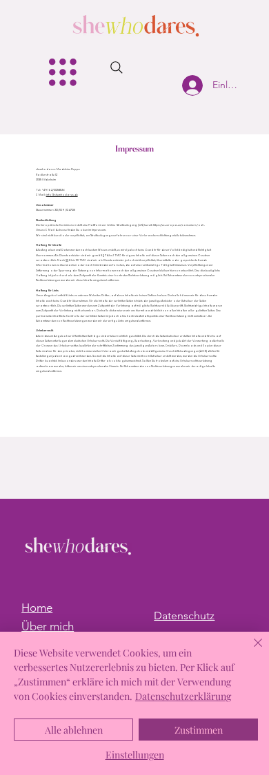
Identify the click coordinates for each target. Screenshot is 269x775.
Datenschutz (184, 615)
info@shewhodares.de (62, 195)
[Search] (116, 67)
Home (36, 607)
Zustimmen (199, 729)
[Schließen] (249, 651)
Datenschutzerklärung (183, 696)
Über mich (47, 626)
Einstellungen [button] (135, 754)
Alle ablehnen (74, 729)
